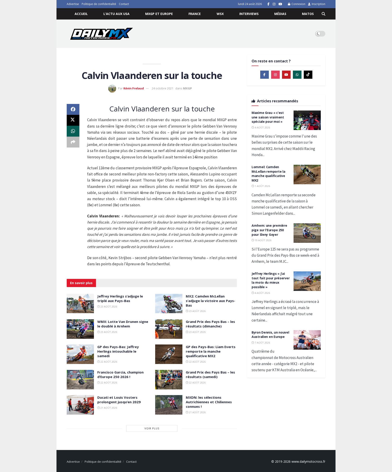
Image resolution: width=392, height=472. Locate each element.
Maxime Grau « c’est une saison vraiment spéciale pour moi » (268, 117)
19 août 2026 (262, 240)
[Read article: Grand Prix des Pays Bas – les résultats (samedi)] (168, 379)
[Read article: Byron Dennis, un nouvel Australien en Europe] (307, 340)
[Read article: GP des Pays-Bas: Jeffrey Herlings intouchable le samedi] (80, 354)
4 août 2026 (262, 127)
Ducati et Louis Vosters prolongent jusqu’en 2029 (119, 399)
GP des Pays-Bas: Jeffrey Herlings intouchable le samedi (118, 351)
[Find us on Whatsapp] (297, 75)
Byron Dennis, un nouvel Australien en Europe (270, 334)
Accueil (81, 14)
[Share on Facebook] (73, 109)
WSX (220, 14)
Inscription (318, 4)
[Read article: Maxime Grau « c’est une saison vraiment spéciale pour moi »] (307, 120)
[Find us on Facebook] (268, 4)
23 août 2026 (108, 306)
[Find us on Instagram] (274, 4)
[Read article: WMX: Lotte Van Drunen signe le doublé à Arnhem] (80, 329)
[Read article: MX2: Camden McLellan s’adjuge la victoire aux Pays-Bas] (168, 303)
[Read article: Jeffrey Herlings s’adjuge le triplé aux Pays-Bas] (80, 303)
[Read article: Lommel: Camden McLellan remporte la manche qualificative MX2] (307, 174)
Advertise (73, 4)
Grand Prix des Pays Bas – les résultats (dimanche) (210, 323)
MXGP (187, 88)
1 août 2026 (262, 186)
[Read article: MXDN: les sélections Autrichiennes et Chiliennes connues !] (168, 405)
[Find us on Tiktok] (308, 75)
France (195, 14)
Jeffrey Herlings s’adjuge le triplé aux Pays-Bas (120, 298)
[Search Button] (323, 14)
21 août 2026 (108, 407)
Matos (308, 14)
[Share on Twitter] (73, 120)
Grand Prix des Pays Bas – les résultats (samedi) (210, 374)
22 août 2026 (108, 361)
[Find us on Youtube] (280, 4)
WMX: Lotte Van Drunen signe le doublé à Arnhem (122, 323)
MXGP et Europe (159, 14)
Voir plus (152, 428)
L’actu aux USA (116, 14)
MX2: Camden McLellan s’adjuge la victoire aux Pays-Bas (210, 300)
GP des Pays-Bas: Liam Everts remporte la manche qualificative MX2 (210, 351)
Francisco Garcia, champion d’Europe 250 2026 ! (120, 374)
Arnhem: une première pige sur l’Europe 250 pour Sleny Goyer (269, 229)
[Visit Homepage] (101, 33)
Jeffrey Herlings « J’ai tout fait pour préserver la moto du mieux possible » (270, 280)
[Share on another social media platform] (73, 142)
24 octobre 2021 (162, 88)
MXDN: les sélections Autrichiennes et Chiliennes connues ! (209, 402)
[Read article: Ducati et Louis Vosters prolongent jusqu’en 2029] (80, 405)
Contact (124, 4)
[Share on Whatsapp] (73, 131)
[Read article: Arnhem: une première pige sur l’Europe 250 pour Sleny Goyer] (307, 233)
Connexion (298, 4)
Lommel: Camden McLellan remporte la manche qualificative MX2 (268, 173)
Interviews (249, 14)
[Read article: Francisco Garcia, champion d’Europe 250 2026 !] (80, 379)
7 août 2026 (262, 342)
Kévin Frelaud (133, 88)
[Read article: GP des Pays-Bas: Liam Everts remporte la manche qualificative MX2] (168, 354)
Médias (280, 14)
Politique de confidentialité (99, 4)
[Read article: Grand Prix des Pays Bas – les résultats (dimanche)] (168, 329)
